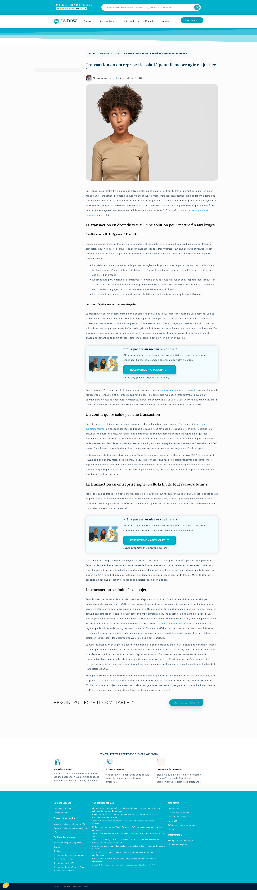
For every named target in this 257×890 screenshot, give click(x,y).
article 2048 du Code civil (173, 623)
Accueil (92, 53)
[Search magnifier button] (197, 7)
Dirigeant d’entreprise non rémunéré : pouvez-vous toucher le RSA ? (123, 865)
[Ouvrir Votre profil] (138, 21)
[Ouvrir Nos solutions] (117, 21)
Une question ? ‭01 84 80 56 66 (74, 5)
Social (116, 53)
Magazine (104, 53)
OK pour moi (45, 876)
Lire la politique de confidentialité (20, 868)
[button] (5, 885)
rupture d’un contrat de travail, (178, 390)
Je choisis (17, 876)
